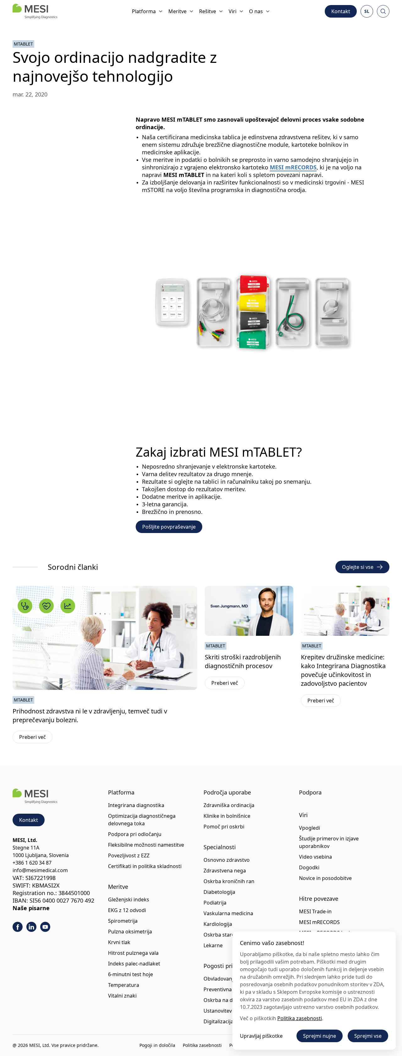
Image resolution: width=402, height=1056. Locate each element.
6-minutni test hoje (130, 974)
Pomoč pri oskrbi (224, 826)
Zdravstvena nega (225, 870)
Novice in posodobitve (325, 878)
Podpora (310, 792)
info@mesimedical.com (40, 870)
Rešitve (207, 11)
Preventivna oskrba (227, 989)
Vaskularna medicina (228, 913)
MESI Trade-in (315, 911)
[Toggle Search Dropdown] (383, 11)
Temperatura (123, 985)
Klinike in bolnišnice (227, 815)
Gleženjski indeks (128, 899)
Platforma (144, 11)
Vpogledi (309, 827)
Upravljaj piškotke (261, 1035)
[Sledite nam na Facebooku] (18, 927)
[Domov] (35, 11)
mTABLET (23, 44)
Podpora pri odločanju (134, 834)
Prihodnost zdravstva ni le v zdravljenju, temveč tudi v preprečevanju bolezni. (90, 715)
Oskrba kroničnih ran (229, 881)
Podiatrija (215, 902)
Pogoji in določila (157, 1045)
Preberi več (35, 738)
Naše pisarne (31, 908)
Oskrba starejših (223, 934)
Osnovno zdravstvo (227, 859)
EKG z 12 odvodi (127, 910)
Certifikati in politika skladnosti (145, 866)
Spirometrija (123, 920)
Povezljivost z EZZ (128, 855)
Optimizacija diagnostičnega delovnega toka (142, 819)
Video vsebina (315, 856)
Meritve (177, 11)
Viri (232, 11)
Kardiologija (218, 924)
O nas (256, 11)
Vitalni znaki (122, 995)
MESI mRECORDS (293, 167)
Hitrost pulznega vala (133, 952)
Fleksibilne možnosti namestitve (146, 844)
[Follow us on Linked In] (31, 927)
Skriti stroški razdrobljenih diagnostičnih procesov (243, 661)
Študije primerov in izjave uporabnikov (329, 842)
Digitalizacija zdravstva (231, 1021)
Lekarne (213, 945)
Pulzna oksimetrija (130, 931)
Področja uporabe (227, 792)
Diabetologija (219, 891)
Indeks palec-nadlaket (134, 963)
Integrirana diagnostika (136, 805)
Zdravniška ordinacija (229, 805)
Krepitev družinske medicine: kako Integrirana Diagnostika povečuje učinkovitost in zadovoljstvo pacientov (343, 670)
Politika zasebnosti (202, 1045)
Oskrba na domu (224, 1000)
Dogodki (309, 867)
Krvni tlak (119, 942)
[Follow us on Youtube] (45, 927)
